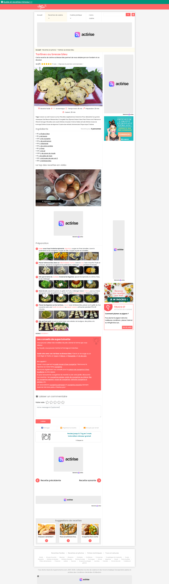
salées (66, 561)
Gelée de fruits (81, 122)
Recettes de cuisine (55, 15)
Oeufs (116, 559)
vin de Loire (82, 356)
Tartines (91, 124)
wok (82, 263)
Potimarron (97, 119)
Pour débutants (87, 117)
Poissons (57, 561)
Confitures (89, 557)
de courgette (45, 139)
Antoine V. (45, 333)
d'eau (42, 148)
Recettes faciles (58, 553)
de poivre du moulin (48, 153)
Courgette (62, 119)
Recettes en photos (49, 50)
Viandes (105, 561)
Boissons (70, 557)
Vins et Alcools (115, 561)
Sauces (73, 561)
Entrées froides (80, 559)
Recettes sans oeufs (53, 122)
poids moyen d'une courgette (65, 364)
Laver (41, 249)
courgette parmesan (57, 385)
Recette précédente (51, 480)
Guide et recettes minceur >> (17, 1)
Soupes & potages (85, 561)
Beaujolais (72, 356)
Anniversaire (76, 124)
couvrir (66, 305)
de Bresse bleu (46, 161)
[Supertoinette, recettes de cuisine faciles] (42, 6)
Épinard (71, 119)
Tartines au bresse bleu (66, 50)
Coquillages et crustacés (114, 557)
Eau (67, 119)
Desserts (41, 559)
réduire (86, 291)
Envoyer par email (92, 428)
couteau (56, 277)
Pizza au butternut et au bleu (69, 537)
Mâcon (62, 356)
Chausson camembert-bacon (48, 537)
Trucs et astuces (112, 553)
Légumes (108, 559)
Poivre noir (90, 119)
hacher (72, 263)
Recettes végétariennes (67, 117)
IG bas (100, 559)
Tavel (56, 356)
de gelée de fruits (46, 156)
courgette (58, 367)
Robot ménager (41, 122)
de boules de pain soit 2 (49, 158)
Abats (41, 557)
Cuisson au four (55, 117)
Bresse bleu (54, 119)
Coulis (127, 557)
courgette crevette (74, 385)
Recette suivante (87, 480)
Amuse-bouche (51, 557)
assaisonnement (79, 293)
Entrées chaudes (65, 122)
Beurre (48, 119)
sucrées (96, 561)
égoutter (68, 249)
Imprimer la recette (69, 428)
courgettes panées (57, 377)
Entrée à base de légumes (50, 124)
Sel (44, 119)
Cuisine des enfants (65, 124)
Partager (47, 428)
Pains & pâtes (125, 559)
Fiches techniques (94, 553)
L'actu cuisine (91, 16)
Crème (73, 122)
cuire (81, 265)
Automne (79, 117)
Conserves (99, 557)
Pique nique (84, 124)
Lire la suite (127, 327)
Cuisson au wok (44, 117)
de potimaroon (46, 141)
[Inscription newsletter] (118, 292)
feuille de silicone (58, 307)
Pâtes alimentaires (45, 561)
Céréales (80, 557)
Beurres (62, 557)
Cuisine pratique (76, 15)
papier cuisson (72, 307)
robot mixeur (64, 263)
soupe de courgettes (62, 380)
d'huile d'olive (45, 134)
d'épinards (44, 144)
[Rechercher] (128, 14)
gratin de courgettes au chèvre (76, 377)
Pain (84, 119)
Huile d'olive (78, 119)
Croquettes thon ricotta (90, 537)
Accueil (39, 15)
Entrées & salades (52, 559)
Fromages (91, 559)
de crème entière (47, 146)
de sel (43, 151)
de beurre (43, 136)
